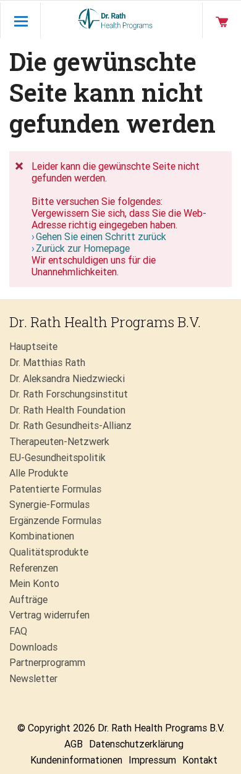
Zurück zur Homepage (83, 248)
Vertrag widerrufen (49, 615)
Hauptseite (33, 346)
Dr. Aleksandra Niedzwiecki (67, 379)
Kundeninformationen (76, 760)
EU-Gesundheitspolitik (57, 458)
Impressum (152, 760)
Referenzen (33, 568)
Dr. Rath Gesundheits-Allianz (70, 425)
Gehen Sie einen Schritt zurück (101, 237)
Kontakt (200, 760)
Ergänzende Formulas (55, 520)
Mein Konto (34, 583)
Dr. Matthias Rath (47, 362)
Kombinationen (41, 536)
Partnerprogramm (47, 662)
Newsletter (33, 679)
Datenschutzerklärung (136, 744)
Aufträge (28, 599)
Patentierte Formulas (55, 489)
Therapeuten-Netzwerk (59, 441)
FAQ (18, 631)
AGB (73, 744)
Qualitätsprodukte (48, 552)
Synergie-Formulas (49, 504)
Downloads (33, 647)
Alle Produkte (38, 473)
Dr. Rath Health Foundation (67, 410)
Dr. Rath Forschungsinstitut (68, 394)
